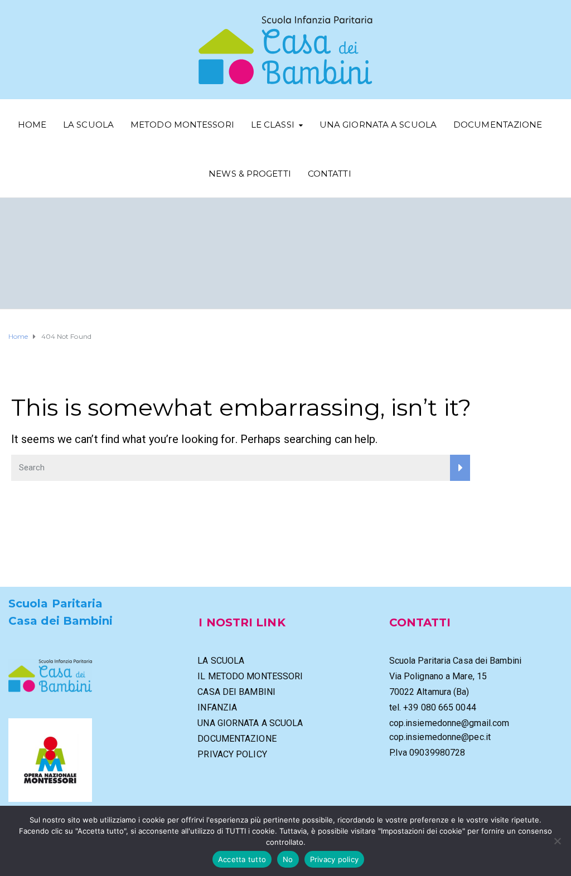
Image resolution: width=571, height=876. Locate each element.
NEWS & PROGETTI (250, 173)
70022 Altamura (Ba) (429, 692)
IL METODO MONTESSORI (250, 676)
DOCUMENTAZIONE (497, 124)
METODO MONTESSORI (182, 124)
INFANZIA (217, 707)
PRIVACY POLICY (232, 754)
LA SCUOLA (88, 124)
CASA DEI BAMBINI (236, 692)
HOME (32, 124)
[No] (557, 840)
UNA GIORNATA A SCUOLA (378, 124)
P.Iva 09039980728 (427, 752)
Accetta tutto (242, 859)
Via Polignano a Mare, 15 (438, 676)
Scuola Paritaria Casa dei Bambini (455, 660)
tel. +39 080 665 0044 (432, 707)
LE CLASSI (272, 124)
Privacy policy (334, 859)
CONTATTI (329, 173)
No (288, 859)
